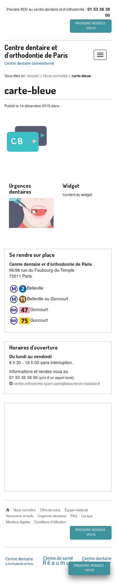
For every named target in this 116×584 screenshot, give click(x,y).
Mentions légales (18, 521)
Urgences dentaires (52, 515)
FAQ (73, 515)
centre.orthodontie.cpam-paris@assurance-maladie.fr (56, 383)
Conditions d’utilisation (50, 521)
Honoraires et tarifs (20, 515)
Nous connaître (55, 75)
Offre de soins (50, 509)
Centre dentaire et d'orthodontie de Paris (36, 51)
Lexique (87, 515)
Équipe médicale (76, 509)
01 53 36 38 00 (23, 377)
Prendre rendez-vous (90, 25)
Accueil (33, 75)
